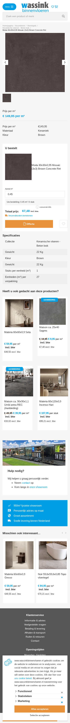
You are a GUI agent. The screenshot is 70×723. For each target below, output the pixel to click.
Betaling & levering (35, 628)
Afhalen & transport (35, 632)
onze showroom (38, 487)
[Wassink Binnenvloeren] (35, 6)
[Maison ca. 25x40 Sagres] (52, 311)
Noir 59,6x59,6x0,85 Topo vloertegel (52, 576)
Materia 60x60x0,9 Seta (17, 332)
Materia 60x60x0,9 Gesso (14, 576)
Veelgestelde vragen (35, 624)
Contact (35, 640)
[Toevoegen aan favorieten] (63, 224)
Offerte (30, 224)
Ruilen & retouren (35, 636)
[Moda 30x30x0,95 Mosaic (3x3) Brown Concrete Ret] (35, 62)
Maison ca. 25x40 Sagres (49, 329)
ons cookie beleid (23, 678)
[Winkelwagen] (56, 7)
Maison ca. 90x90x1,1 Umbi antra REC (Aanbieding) (16, 405)
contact (26, 482)
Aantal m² (9, 189)
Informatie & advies (35, 620)
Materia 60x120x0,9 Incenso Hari (50, 403)
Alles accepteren (39, 709)
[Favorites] (52, 7)
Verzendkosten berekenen (20, 215)
